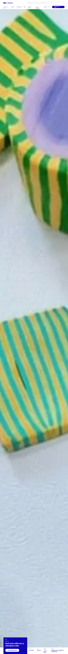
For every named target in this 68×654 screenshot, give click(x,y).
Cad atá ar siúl (5, 8)
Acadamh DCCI (30, 8)
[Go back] (6, 639)
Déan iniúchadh (38, 8)
